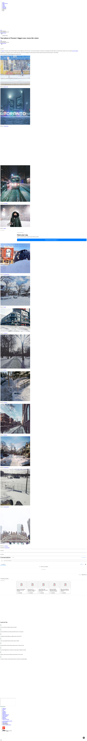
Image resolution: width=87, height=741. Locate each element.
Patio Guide (4, 7)
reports (3, 50)
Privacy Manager (5, 723)
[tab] (3, 564)
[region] (43, 566)
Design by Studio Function (6, 724)
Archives (3, 711)
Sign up (85, 557)
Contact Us (4, 708)
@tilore (4, 228)
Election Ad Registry (5, 714)
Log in (82, 557)
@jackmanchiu (5, 126)
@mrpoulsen (5, 203)
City (1, 30)
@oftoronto (5, 402)
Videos (3, 4)
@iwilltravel (5, 333)
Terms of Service (5, 715)
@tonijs (4, 307)
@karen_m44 (5, 86)
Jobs (3, 710)
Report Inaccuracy (3, 32)
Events (3, 5)
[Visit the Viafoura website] (84, 574)
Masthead (3, 712)
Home (3, 2)
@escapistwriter (6, 467)
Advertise (3, 709)
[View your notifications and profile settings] (86, 564)
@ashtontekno (7, 547)
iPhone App (4, 713)
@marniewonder (6, 506)
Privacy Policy (4, 716)
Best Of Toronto (5, 3)
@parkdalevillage (6, 274)
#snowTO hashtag (75, 50)
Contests (3, 6)
